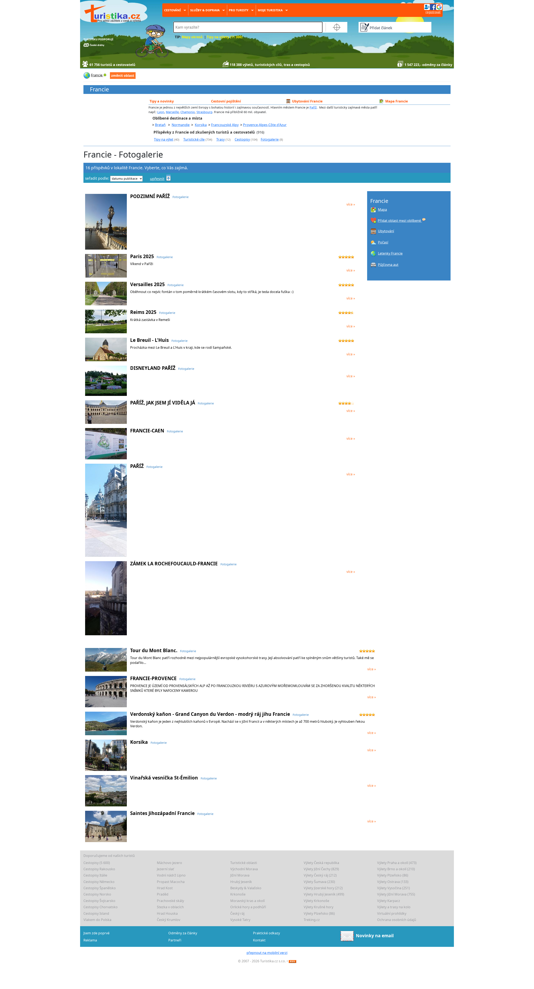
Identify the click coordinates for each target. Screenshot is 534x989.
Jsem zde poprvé (96, 933)
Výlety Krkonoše (316, 900)
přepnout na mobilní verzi (267, 952)
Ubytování (386, 231)
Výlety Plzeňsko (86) (392, 875)
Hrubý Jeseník (241, 881)
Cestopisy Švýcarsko (99, 900)
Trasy (220, 139)
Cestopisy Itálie (95, 875)
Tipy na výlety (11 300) (224, 37)
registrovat (433, 12)
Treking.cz (312, 919)
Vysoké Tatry (240, 919)
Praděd (162, 894)
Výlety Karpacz (388, 900)
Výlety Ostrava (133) (392, 881)
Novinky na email (375, 935)
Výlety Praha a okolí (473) (397, 862)
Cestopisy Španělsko (99, 888)
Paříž (313, 107)
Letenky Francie (390, 253)
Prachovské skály (170, 900)
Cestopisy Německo (99, 881)
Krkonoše (238, 894)
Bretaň (160, 125)
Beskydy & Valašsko (245, 888)
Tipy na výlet (163, 139)
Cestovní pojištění (226, 101)
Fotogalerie (270, 139)
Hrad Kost (165, 888)
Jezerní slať (165, 869)
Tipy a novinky (162, 101)
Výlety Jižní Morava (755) (396, 894)
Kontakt (259, 940)
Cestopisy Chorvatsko (100, 907)
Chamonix (187, 112)
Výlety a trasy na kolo (394, 907)
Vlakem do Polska (97, 919)
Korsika (201, 125)
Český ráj (237, 913)
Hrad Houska (167, 913)
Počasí (383, 242)
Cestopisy (242, 139)
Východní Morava (244, 869)
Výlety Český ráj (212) (320, 875)
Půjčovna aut (388, 264)
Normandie (181, 125)
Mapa (382, 209)
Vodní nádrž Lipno (171, 875)
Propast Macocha (171, 881)
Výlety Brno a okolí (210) (396, 869)
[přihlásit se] (433, 6)
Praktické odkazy (266, 933)
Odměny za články (182, 933)
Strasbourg (204, 112)
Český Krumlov (168, 919)
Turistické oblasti (243, 862)
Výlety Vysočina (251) (393, 888)
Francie (99, 89)
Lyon (160, 112)
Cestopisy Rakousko (99, 869)
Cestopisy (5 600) (96, 862)
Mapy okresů (192, 37)
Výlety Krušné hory (318, 907)
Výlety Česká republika (321, 862)
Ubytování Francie (307, 101)
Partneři (174, 940)
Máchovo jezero (169, 862)
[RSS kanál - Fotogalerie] (292, 961)
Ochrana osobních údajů (396, 919)
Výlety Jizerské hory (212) (323, 888)
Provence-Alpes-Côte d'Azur (265, 125)
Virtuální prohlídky (391, 913)
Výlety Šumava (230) (319, 881)
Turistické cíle (194, 139)
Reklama (90, 940)
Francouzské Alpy (225, 125)
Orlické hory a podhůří (248, 907)
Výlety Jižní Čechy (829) (321, 869)
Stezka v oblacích (170, 907)
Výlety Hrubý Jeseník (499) (324, 894)
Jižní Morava (239, 875)
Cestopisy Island (96, 913)
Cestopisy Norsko (97, 894)
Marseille (172, 112)
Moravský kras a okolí (247, 900)
